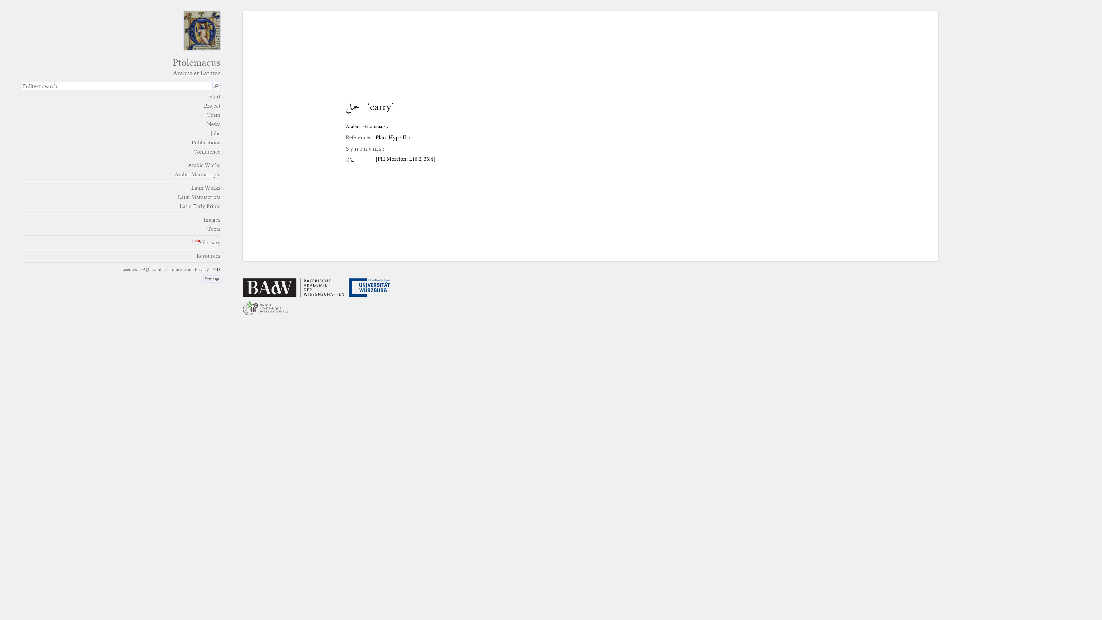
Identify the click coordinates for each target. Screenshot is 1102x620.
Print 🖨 (212, 279)
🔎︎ (216, 86)
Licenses (129, 269)
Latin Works (205, 188)
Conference (206, 151)
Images (212, 219)
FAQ (144, 269)
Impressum (180, 269)
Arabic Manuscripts (197, 174)
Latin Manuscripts (199, 197)
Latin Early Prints (200, 206)
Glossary (210, 242)
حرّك (350, 160)
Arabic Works (204, 165)
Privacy (202, 269)
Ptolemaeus (196, 67)
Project (212, 105)
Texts (213, 229)
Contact (159, 269)
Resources (208, 256)
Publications (206, 142)
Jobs (215, 133)
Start (214, 96)
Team (213, 115)
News (213, 124)
